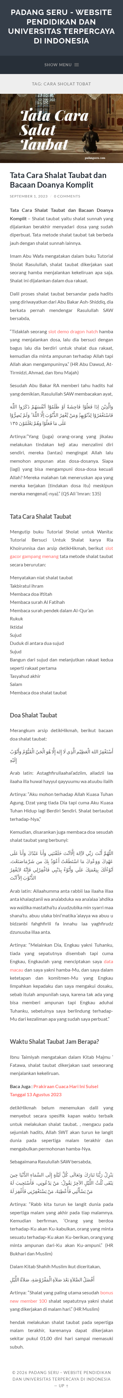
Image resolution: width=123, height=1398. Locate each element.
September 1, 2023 (29, 196)
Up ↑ (64, 1385)
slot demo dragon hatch (73, 331)
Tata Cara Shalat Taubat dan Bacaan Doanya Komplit (58, 179)
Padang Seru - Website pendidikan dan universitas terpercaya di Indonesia (61, 26)
